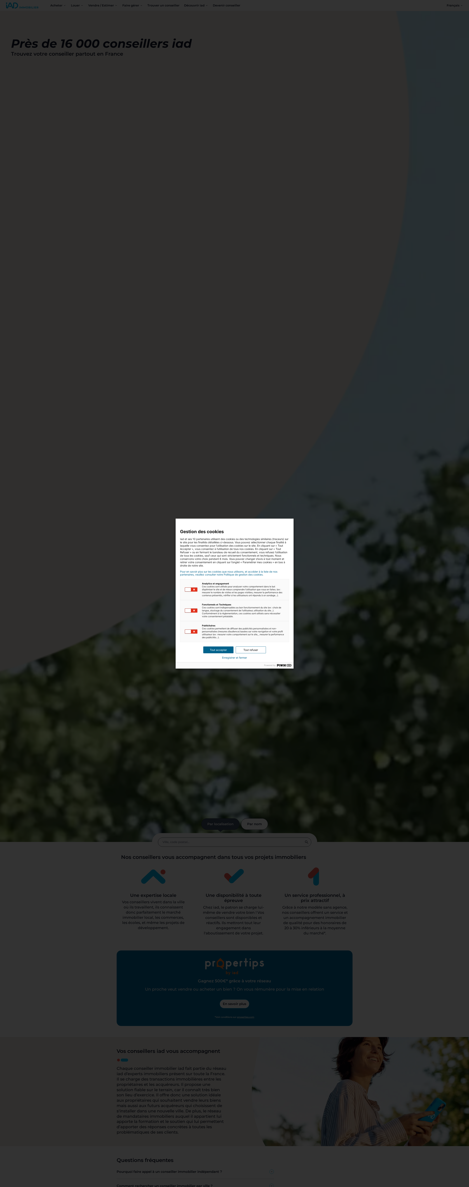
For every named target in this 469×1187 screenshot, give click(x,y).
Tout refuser (250, 649)
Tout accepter (218, 649)
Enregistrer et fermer (234, 657)
